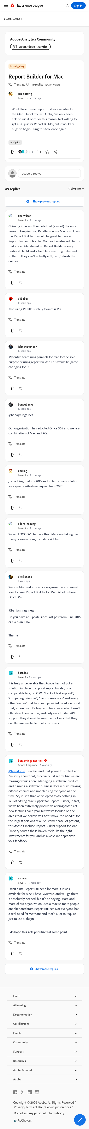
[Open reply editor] (44, 173)
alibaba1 (23, 298)
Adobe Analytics (14, 18)
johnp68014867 (27, 346)
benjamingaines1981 (30, 760)
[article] (44, 249)
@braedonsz (16, 771)
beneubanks (25, 404)
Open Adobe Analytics (33, 47)
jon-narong (25, 93)
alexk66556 (25, 576)
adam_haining (27, 523)
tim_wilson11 (26, 215)
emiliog (22, 470)
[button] (21, 85)
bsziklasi (23, 672)
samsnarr (24, 878)
